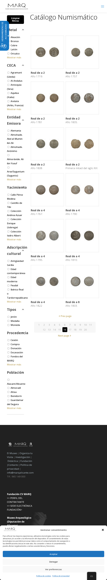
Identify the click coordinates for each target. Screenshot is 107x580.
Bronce (15, 41)
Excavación (17, 352)
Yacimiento (15, 187)
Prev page (66, 316)
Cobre (14, 45)
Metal (12, 29)
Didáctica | (14, 461)
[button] (102, 529)
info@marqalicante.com (20, 472)
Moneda (15, 325)
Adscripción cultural (15, 250)
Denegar (53, 561)
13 (49, 329)
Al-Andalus (16, 80)
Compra (15, 344)
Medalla (15, 320)
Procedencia (15, 332)
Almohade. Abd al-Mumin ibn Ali (15, 139)
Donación (16, 348)
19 (80, 329)
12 (44, 329)
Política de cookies (43, 576)
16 (64, 329)
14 (54, 329)
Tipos (11, 309)
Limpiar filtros (15, 19)
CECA (11, 65)
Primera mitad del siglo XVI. (81, 166)
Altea (14, 392)
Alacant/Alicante (16, 383)
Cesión (14, 340)
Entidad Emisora (14, 120)
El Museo (12, 453)
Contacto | (14, 464)
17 (70, 329)
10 (85, 324)
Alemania (16, 130)
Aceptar (54, 554)
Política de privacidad (61, 576)
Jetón (14, 316)
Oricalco (15, 53)
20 (85, 329)
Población (15, 372)
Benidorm (16, 396)
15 (59, 329)
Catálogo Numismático (63, 17)
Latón (14, 49)
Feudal (14, 285)
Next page (63, 335)
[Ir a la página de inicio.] (17, 6)
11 (90, 324)
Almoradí (16, 387)
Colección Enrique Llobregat (14, 223)
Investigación (22, 457)
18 (75, 329)
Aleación (15, 37)
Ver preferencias (53, 569)
